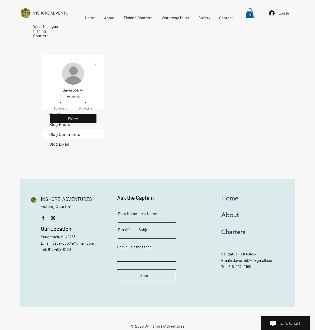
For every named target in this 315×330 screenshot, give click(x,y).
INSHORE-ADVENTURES (66, 199)
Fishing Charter (56, 206)
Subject (145, 230)
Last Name (148, 214)
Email (123, 230)
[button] (250, 13)
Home (229, 198)
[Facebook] (43, 217)
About (230, 215)
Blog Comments (64, 134)
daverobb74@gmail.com (73, 243)
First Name (127, 214)
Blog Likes (59, 144)
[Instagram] (53, 217)
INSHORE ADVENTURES (54, 12)
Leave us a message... (136, 247)
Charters (233, 232)
